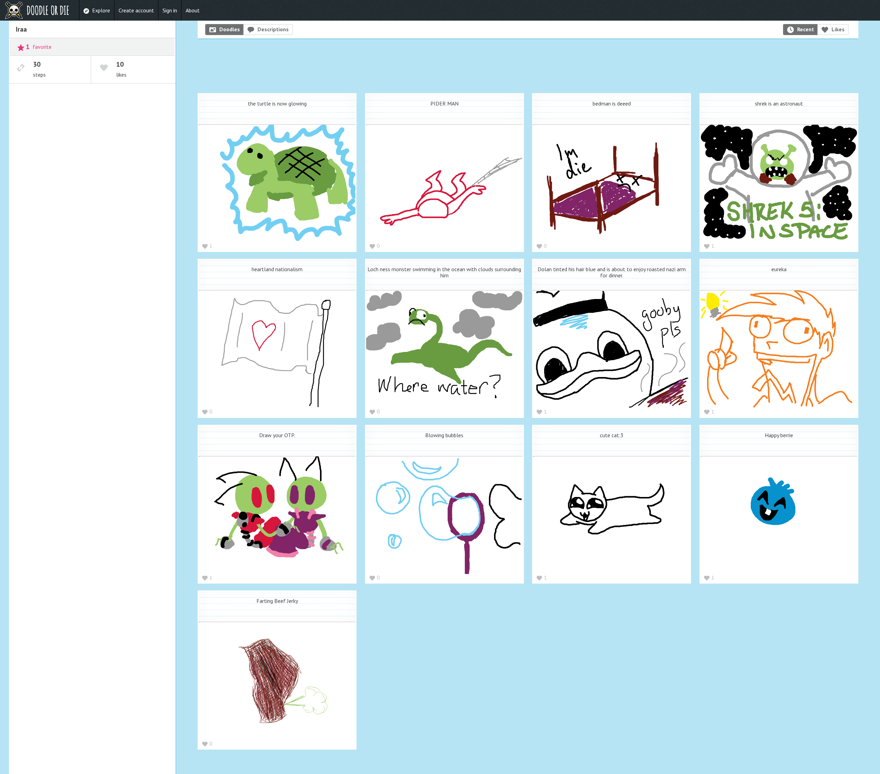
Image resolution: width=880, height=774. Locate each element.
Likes (838, 29)
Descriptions (273, 29)
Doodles (229, 29)
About (193, 10)
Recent (805, 29)
